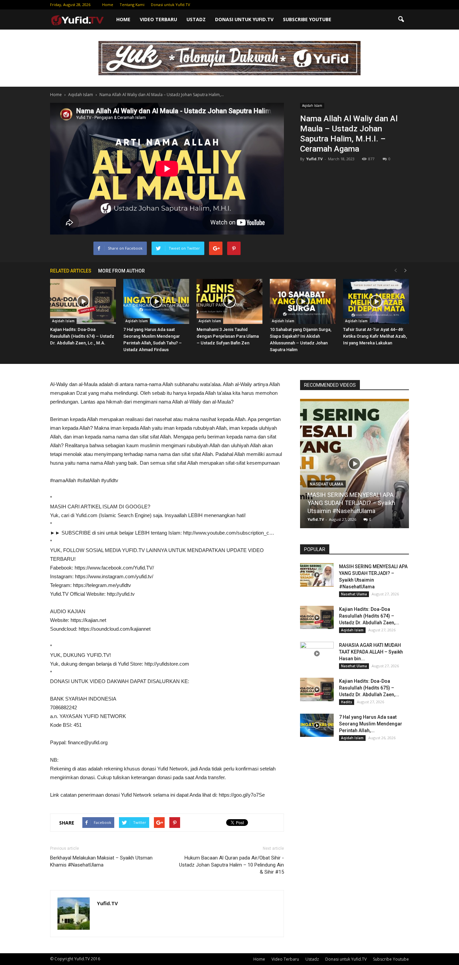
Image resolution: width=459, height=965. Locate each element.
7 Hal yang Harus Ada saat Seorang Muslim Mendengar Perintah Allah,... (370, 723)
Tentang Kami (132, 4)
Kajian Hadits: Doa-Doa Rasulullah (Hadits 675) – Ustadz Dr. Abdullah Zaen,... (369, 687)
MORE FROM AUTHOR (121, 271)
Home (107, 4)
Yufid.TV (314, 158)
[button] (401, 19)
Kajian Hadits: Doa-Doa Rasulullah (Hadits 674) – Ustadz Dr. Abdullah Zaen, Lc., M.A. (82, 336)
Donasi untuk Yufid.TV (170, 4)
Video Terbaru (158, 19)
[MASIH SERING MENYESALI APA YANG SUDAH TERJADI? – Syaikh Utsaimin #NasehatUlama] (354, 466)
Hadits (346, 702)
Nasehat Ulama (326, 484)
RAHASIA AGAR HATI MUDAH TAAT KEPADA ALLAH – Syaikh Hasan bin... (371, 651)
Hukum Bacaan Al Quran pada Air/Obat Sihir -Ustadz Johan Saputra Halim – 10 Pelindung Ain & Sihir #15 (231, 865)
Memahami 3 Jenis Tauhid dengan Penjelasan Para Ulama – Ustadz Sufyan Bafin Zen (228, 336)
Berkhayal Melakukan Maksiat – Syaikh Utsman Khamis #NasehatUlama (101, 861)
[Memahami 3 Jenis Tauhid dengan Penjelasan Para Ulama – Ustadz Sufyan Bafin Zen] (229, 301)
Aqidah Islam (312, 105)
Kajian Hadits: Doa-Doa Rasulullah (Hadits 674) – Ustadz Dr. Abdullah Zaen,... (369, 615)
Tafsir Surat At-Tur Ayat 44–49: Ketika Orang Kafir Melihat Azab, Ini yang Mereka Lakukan (375, 336)
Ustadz (196, 19)
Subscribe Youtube (307, 19)
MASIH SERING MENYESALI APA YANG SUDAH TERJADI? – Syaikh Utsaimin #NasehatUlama (351, 502)
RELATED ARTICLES (70, 271)
